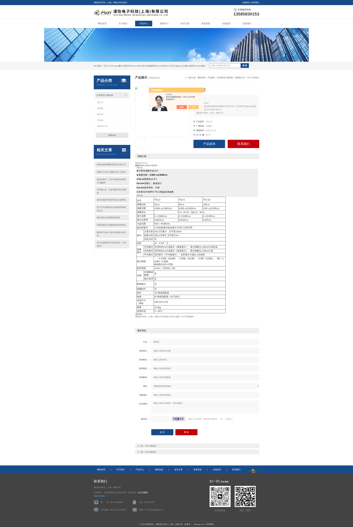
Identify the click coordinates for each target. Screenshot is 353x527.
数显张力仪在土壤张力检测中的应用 (111, 234)
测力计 (100, 102)
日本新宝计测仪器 (105, 95)
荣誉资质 (205, 23)
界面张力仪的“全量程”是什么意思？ (112, 172)
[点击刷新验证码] (178, 419)
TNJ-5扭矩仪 (150, 452)
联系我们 (255, 2)
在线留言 (246, 2)
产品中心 (143, 23)
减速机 (100, 108)
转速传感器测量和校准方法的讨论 (111, 164)
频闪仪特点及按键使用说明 (108, 217)
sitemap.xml (199, 524)
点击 (125, 95)
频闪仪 (100, 114)
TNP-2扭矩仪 (150, 446)
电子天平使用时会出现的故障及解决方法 (111, 209)
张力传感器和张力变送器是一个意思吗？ (111, 244)
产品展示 (211, 77)
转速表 (100, 120)
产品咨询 (209, 144)
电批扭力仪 (102, 126)
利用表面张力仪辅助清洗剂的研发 (111, 225)
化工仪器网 (143, 493)
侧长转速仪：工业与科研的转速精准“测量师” (111, 181)
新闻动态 (159, 469)
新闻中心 (164, 23)
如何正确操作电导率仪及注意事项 (111, 200)
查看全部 (112, 135)
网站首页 (102, 23)
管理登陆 (210, 524)
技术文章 (185, 23)
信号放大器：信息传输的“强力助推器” (111, 191)
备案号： (188, 524)
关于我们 (123, 23)
